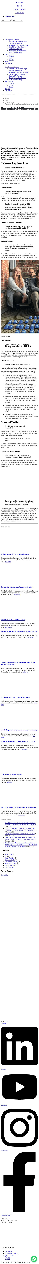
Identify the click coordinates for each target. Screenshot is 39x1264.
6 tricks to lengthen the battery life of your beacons (18, 741)
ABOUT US (19, 13)
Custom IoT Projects (15, 49)
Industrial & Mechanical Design (19, 45)
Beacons (11, 56)
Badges (11, 60)
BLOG (19, 6)
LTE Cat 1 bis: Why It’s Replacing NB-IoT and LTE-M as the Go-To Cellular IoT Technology (20, 829)
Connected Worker (11, 862)
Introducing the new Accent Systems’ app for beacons (19, 631)
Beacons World (9, 860)
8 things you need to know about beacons (15, 554)
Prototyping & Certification (17, 50)
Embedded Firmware (15, 43)
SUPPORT (19, 2)
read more (8, 562)
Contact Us (8, 63)
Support (7, 1259)
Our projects (9, 867)
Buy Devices (9, 54)
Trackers (11, 58)
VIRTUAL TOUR (20, 9)
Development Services (12, 40)
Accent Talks (9, 854)
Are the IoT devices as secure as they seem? (15, 697)
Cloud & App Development (17, 47)
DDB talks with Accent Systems (11, 774)
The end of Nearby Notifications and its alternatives (18, 807)
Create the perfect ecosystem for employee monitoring (19, 730)
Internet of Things (10, 863)
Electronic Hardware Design (18, 41)
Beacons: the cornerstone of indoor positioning (16, 587)
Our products (9, 865)
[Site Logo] (9, 36)
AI (5, 856)
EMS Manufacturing (15, 52)
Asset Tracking (9, 858)
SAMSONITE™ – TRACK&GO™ (13, 620)
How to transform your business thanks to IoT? (19, 834)
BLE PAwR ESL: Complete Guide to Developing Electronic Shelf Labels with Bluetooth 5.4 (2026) (20, 823)
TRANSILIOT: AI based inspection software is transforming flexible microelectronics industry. (20, 838)
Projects (7, 61)
